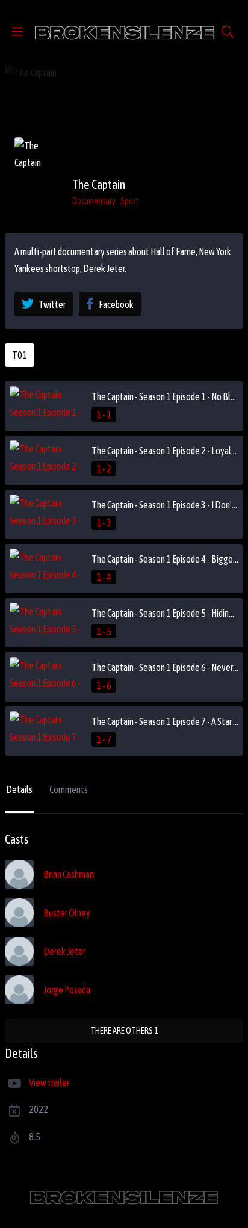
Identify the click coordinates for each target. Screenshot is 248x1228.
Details (19, 789)
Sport (129, 201)
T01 (19, 355)
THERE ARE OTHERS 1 (124, 1030)
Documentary (94, 201)
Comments (68, 789)
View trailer (49, 1082)
